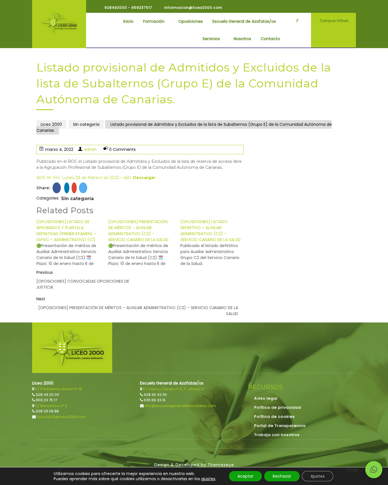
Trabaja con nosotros (277, 434)
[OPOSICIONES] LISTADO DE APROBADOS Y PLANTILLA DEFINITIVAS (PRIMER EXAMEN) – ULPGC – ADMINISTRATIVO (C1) (66, 230)
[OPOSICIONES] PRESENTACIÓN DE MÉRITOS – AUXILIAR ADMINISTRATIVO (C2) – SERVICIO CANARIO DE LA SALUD (138, 230)
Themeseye (220, 465)
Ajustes (317, 476)
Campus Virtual (334, 20)
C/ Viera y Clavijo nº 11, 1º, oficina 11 (173, 389)
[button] (373, 469)
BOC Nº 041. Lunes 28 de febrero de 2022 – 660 (83, 177)
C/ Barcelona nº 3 (50, 405)
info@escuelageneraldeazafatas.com (180, 405)
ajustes (208, 478)
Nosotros (242, 39)
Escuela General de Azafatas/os (244, 21)
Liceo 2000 (51, 124)
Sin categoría (86, 124)
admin (90, 149)
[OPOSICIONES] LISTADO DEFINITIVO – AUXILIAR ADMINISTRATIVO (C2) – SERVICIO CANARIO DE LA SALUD (210, 230)
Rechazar (282, 476)
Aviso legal (266, 398)
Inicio (128, 21)
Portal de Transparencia (280, 425)
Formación (153, 21)
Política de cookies (274, 416)
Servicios (211, 39)
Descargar (144, 177)
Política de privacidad (277, 407)
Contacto (270, 39)
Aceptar (245, 476)
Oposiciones (190, 21)
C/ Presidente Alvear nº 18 (58, 389)
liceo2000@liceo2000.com (61, 417)
